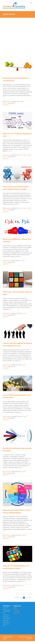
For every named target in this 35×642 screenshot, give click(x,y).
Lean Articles (23, 155)
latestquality (7, 101)
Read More (5, 104)
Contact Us (17, 613)
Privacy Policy (22, 637)
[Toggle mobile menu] (31, 3)
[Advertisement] (17, 36)
